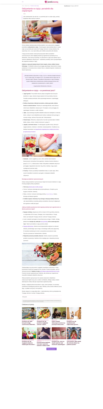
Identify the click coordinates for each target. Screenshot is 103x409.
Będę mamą (27, 5)
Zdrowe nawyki (55, 340)
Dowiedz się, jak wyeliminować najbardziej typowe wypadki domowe (72, 323)
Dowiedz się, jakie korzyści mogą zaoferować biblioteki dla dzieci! (28, 323)
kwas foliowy (49, 194)
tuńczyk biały (44, 221)
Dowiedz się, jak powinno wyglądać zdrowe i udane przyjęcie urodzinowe (43, 323)
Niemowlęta (54, 320)
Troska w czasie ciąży (34, 5)
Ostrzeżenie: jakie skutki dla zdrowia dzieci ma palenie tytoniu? (74, 343)
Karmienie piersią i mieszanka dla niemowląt (44, 341)
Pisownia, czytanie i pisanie (28, 320)
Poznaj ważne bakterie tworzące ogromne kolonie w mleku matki (43, 344)
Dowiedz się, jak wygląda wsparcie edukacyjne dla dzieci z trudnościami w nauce (28, 343)
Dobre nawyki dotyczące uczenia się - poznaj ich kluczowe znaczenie (59, 323)
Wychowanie (69, 320)
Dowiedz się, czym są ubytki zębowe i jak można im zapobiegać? (58, 343)
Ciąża (23, 5)
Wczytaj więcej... (51, 349)
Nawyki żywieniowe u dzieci (43, 320)
